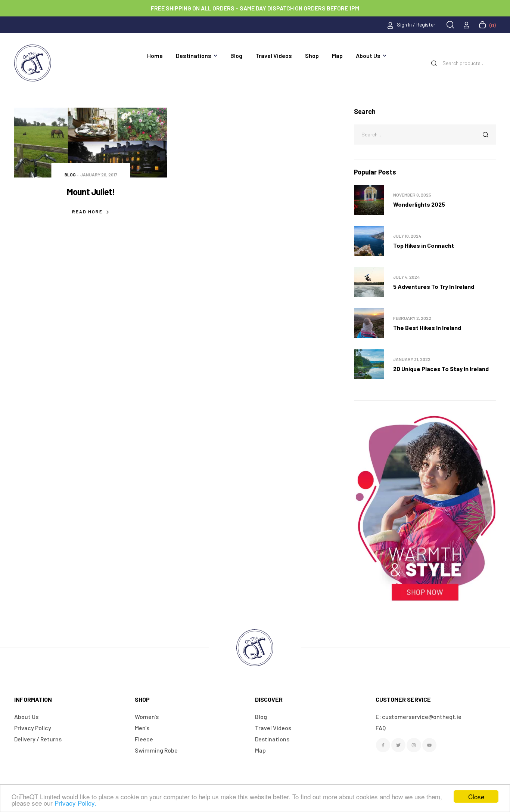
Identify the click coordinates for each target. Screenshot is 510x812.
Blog (70, 174)
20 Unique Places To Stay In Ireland (441, 368)
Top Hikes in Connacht (423, 245)
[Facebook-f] (383, 745)
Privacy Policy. (75, 803)
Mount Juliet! (91, 191)
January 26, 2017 (98, 174)
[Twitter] (398, 745)
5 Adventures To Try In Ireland (433, 286)
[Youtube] (429, 745)
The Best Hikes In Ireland (427, 327)
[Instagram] (414, 745)
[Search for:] (425, 134)
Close (476, 796)
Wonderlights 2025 (419, 204)
